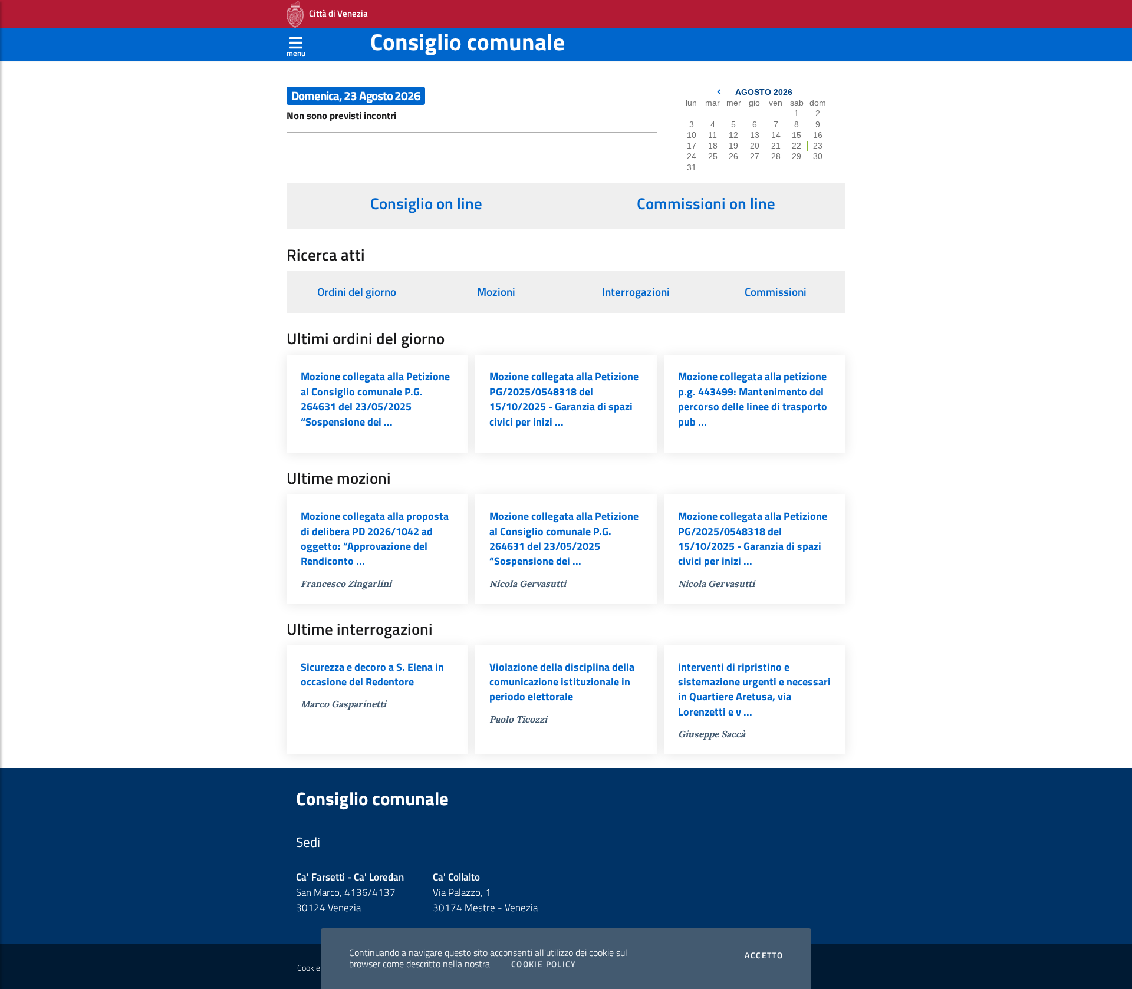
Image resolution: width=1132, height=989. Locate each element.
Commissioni (776, 292)
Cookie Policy (544, 964)
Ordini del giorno (356, 292)
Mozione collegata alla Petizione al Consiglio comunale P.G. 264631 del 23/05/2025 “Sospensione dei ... (375, 398)
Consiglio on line (426, 203)
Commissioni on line (706, 203)
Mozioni (496, 292)
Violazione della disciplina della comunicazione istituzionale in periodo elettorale (561, 682)
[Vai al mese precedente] (720, 92)
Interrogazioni (636, 292)
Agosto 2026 (763, 92)
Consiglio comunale (467, 41)
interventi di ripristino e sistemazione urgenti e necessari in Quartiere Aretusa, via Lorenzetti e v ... (754, 689)
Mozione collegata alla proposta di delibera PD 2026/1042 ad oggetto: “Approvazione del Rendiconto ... (375, 538)
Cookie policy (319, 968)
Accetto (764, 955)
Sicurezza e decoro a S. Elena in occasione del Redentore (372, 674)
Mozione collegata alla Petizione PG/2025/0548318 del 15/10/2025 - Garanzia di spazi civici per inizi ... (564, 398)
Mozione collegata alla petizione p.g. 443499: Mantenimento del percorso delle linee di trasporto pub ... (752, 398)
